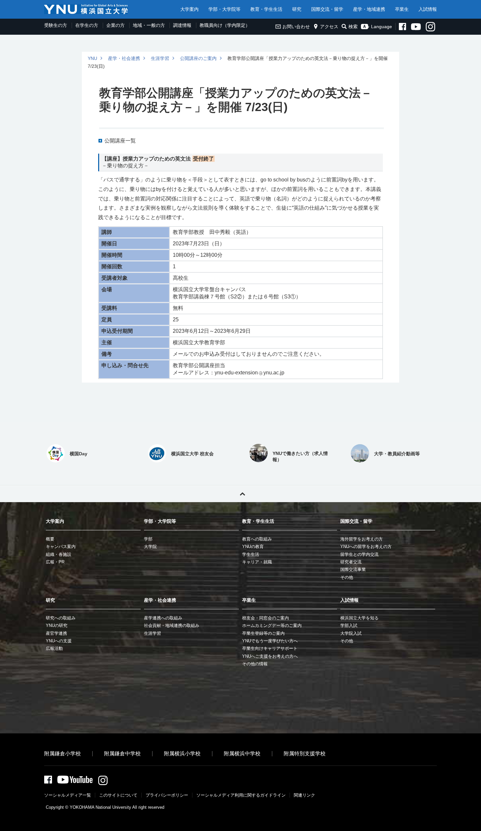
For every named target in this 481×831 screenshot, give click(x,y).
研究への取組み (61, 617)
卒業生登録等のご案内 (263, 633)
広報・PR (55, 561)
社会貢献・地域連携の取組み (171, 625)
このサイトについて (118, 795)
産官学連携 (56, 633)
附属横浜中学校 (242, 753)
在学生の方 (86, 25)
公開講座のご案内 (198, 58)
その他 (346, 577)
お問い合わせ (296, 26)
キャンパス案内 (61, 546)
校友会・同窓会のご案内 (265, 617)
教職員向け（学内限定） (225, 25)
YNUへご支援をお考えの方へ (270, 656)
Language (381, 26)
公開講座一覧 (120, 140)
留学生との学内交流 (359, 554)
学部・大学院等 (224, 9)
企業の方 (115, 25)
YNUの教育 (253, 546)
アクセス (329, 26)
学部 (148, 539)
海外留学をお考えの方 (361, 539)
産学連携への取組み (163, 617)
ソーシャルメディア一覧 (67, 795)
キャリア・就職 (257, 561)
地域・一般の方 (149, 25)
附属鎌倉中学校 (122, 753)
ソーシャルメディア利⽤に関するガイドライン (241, 795)
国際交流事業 (353, 569)
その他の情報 (255, 663)
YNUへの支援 (59, 640)
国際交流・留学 (327, 9)
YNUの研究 (56, 625)
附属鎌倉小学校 (62, 753)
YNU (92, 58)
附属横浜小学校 (182, 753)
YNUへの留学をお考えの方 (366, 546)
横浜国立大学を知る (359, 617)
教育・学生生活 (266, 9)
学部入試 (348, 625)
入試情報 (428, 9)
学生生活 (250, 554)
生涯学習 (160, 58)
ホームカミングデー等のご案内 (272, 625)
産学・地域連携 (369, 9)
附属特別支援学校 (305, 753)
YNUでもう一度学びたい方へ (270, 640)
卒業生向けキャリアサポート (269, 648)
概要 (50, 539)
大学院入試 (351, 633)
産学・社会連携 (124, 58)
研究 (296, 9)
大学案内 (189, 9)
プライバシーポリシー (167, 795)
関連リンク (304, 795)
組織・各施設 (58, 554)
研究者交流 (351, 561)
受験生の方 (55, 25)
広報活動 (54, 648)
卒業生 (402, 9)
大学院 (150, 546)
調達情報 (182, 25)
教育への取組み (257, 539)
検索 (353, 26)
